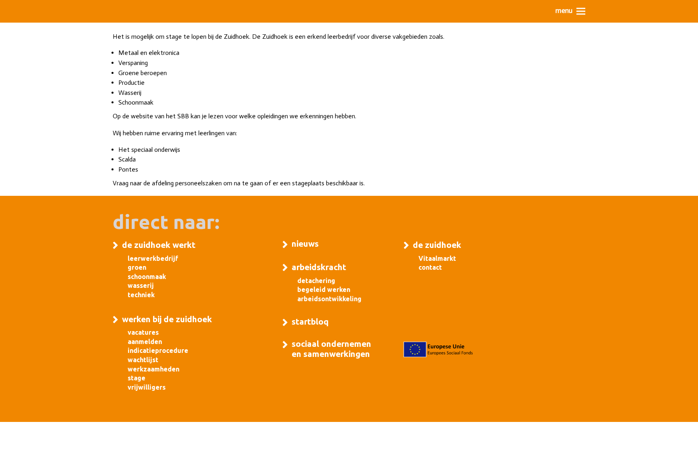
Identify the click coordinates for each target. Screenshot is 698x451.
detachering (316, 280)
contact (430, 267)
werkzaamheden (153, 369)
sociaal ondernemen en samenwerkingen (331, 348)
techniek (141, 294)
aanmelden (145, 341)
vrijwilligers (147, 387)
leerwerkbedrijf (153, 258)
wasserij (141, 285)
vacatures (143, 332)
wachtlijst (143, 359)
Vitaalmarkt (437, 258)
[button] (570, 11)
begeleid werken (323, 289)
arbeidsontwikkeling (329, 298)
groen (137, 267)
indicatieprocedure (158, 350)
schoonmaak (147, 276)
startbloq (310, 321)
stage (136, 378)
